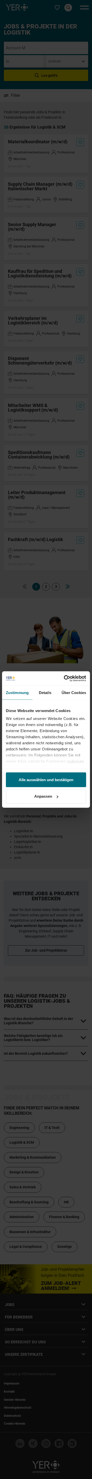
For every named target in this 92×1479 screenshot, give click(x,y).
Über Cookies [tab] (74, 692)
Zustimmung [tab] (17, 692)
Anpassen (43, 796)
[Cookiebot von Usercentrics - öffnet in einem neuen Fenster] (65, 678)
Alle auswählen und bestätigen (46, 779)
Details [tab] (45, 692)
